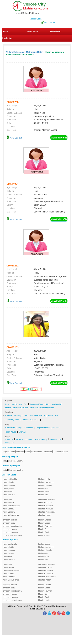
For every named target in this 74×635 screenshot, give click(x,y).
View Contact (15, 138)
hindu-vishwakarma (11, 515)
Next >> (37, 389)
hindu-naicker (44, 491)
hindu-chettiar (8, 482)
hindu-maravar (9, 495)
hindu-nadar (43, 488)
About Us (9, 439)
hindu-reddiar (8, 503)
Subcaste (20, 452)
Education (48, 452)
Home (5, 31)
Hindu (4, 461)
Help (20, 428)
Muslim (20, 461)
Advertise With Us (37, 415)
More (66, 452)
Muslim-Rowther (45, 526)
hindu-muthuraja (45, 485)
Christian (11, 461)
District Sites (7, 38)
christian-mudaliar (45, 509)
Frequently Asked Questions (48, 428)
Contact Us (10, 428)
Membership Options (30, 420)
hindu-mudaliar (44, 479)
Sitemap (22, 432)
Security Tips (55, 439)
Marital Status (36, 452)
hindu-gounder (9, 485)
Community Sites (12, 420)
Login (13, 404)
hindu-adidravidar (10, 479)
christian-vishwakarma (12, 535)
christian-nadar (44, 515)
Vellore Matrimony (15, 52)
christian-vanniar (10, 529)
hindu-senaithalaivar (11, 506)
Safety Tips (9, 442)
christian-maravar (45, 506)
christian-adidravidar (46, 499)
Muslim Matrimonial (30, 408)
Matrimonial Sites (34, 52)
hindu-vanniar (8, 509)
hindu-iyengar (8, 488)
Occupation (58, 452)
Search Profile (32, 31)
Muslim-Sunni (43, 529)
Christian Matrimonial (12, 408)
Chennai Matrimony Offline (16, 415)
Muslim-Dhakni (44, 520)
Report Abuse (10, 432)
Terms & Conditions (24, 439)
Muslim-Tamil (43, 532)
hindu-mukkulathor (46, 482)
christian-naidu (9, 523)
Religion (5, 452)
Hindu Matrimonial (53, 404)
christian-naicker (10, 520)
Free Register (55, 31)
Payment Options (46, 408)
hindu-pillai (7, 499)
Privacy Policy (41, 439)
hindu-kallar (8, 491)
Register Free (22, 404)
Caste (12, 452)
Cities (27, 452)
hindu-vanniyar (9, 512)
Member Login (35, 19)
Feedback (28, 428)
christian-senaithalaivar (12, 526)
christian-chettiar (45, 503)
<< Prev (24, 389)
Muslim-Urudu (44, 535)
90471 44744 (49, 23)
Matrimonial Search (37, 404)
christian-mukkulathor (47, 512)
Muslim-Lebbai (44, 523)
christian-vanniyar (10, 532)
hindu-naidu (43, 495)
